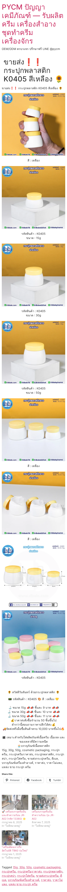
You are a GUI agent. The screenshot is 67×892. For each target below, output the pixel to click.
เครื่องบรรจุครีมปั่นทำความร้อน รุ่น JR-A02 (43, 815)
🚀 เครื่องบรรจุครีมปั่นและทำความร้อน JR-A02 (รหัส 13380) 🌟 (14, 815)
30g (22, 867)
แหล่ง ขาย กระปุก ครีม (23, 884)
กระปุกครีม (9, 871)
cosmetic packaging (47, 867)
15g (15, 867)
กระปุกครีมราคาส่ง (30, 871)
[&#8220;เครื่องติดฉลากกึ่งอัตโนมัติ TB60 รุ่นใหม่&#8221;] (15, 837)
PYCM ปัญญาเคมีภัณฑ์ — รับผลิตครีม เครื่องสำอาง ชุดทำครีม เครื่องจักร (32, 24)
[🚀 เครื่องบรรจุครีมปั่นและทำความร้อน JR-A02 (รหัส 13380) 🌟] (15, 802)
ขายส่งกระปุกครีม (47, 875)
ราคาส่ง (46, 880)
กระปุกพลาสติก (53, 871)
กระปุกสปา (9, 875)
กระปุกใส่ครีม (25, 875)
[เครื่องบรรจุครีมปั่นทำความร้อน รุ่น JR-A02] (45, 802)
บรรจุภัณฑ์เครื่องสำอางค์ (23, 880)
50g (29, 867)
